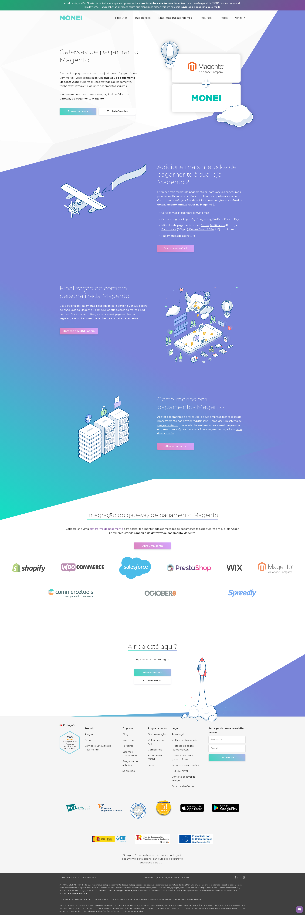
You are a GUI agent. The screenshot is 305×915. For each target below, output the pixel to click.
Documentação (157, 734)
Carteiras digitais (171, 219)
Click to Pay (231, 219)
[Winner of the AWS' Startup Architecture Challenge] (70, 741)
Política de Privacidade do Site (73, 893)
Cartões (166, 212)
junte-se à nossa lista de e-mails (200, 7)
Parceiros (127, 745)
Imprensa (128, 740)
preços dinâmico (167, 425)
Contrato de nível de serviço (183, 778)
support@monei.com (122, 890)
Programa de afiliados (130, 763)
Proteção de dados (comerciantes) (182, 747)
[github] (243, 877)
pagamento (196, 192)
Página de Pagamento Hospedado (89, 305)
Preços (223, 17)
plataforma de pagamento (106, 528)
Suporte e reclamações (185, 765)
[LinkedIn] (236, 877)
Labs (150, 765)
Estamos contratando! (129, 753)
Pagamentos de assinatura (178, 235)
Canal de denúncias (183, 786)
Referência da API (156, 742)
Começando (155, 749)
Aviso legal (178, 734)
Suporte (89, 740)
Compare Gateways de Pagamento (98, 747)
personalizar (125, 305)
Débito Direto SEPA (201, 229)
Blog (125, 734)
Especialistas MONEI (155, 757)
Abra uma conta (78, 111)
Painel (238, 17)
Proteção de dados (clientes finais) (182, 757)
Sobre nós (128, 771)
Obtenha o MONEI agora (79, 331)
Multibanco (217, 225)
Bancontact (168, 229)
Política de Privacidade (184, 740)
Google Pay (204, 219)
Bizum (205, 225)
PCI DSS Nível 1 (180, 771)
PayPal (216, 219)
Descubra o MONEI (175, 248)
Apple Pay (189, 219)
